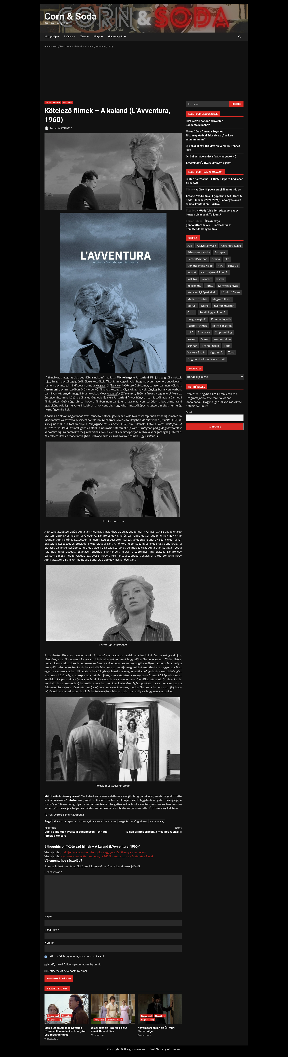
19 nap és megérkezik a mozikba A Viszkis (153, 829)
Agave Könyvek (206, 245)
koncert (207, 279)
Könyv (97, 36)
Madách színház (198, 299)
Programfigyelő (221, 319)
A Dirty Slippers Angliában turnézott (218, 189)
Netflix (205, 305)
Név (48, 917)
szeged (192, 339)
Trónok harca (210, 345)
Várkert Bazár (196, 352)
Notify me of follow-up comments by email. (74, 964)
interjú (192, 272)
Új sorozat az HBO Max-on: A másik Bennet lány (113, 1009)
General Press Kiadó (200, 265)
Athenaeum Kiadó (199, 252)
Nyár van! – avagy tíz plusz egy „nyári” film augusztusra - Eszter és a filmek (107, 856)
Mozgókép (50, 36)
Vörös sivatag (157, 821)
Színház (68, 36)
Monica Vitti (110, 821)
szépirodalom (222, 339)
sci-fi (190, 332)
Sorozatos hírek (114, 1020)
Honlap (49, 942)
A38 (190, 245)
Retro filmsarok (222, 325)
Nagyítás (123, 821)
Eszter (53, 127)
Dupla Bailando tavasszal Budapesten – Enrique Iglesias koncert (76, 831)
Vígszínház (216, 352)
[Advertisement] (144, 73)
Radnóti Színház (198, 325)
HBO (220, 265)
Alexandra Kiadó (231, 245)
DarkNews (156, 1049)
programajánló (197, 319)
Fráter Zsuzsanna (197, 178)
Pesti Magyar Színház (213, 312)
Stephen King (223, 332)
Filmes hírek (53, 1016)
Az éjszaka (70, 821)
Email (189, 412)
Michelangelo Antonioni (90, 821)
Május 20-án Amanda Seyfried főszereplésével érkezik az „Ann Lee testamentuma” (66, 1009)
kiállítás (192, 279)
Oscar (191, 312)
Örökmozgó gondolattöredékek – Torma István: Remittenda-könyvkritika (208, 225)
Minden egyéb (115, 36)
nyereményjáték (224, 305)
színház (192, 345)
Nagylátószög (54, 1020)
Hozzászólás (53, 872)
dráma (216, 259)
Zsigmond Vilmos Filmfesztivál (206, 359)
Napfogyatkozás (139, 821)
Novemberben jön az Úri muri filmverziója (160, 1009)
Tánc (227, 345)
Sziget (205, 339)
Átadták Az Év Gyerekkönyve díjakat (208, 162)
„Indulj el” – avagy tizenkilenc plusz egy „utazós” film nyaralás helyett (103, 852)
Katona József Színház (214, 272)
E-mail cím (51, 930)
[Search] (239, 37)
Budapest (220, 252)
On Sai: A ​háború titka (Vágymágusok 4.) (211, 156)
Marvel (192, 305)
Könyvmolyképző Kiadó (202, 292)
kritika (220, 279)
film (227, 259)
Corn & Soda (70, 16)
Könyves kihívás (228, 285)
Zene (83, 36)
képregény (194, 285)
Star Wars (204, 332)
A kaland (58, 821)
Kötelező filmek (53, 102)
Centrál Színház (197, 259)
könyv (209, 285)
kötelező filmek (230, 292)
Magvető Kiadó (221, 299)
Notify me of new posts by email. (67, 971)
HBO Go (233, 265)
